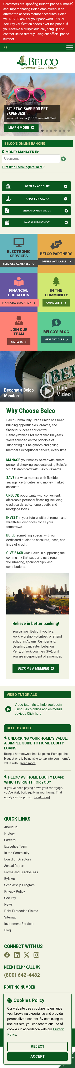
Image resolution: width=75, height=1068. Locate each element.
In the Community (16, 853)
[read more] (28, 763)
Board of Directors (17, 859)
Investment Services (19, 924)
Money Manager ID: (22, 152)
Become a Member (34, 668)
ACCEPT (37, 1056)
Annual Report (14, 866)
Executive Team (15, 846)
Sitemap (10, 917)
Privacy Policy (14, 892)
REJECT (37, 1046)
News (8, 904)
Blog (7, 930)
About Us (11, 827)
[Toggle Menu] (69, 47)
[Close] (71, 3)
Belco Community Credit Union (37, 62)
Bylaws (9, 879)
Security (10, 898)
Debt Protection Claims (21, 911)
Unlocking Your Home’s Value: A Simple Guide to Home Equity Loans (36, 743)
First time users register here (22, 167)
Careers (10, 840)
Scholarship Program (19, 885)
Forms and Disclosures (21, 872)
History (9, 834)
